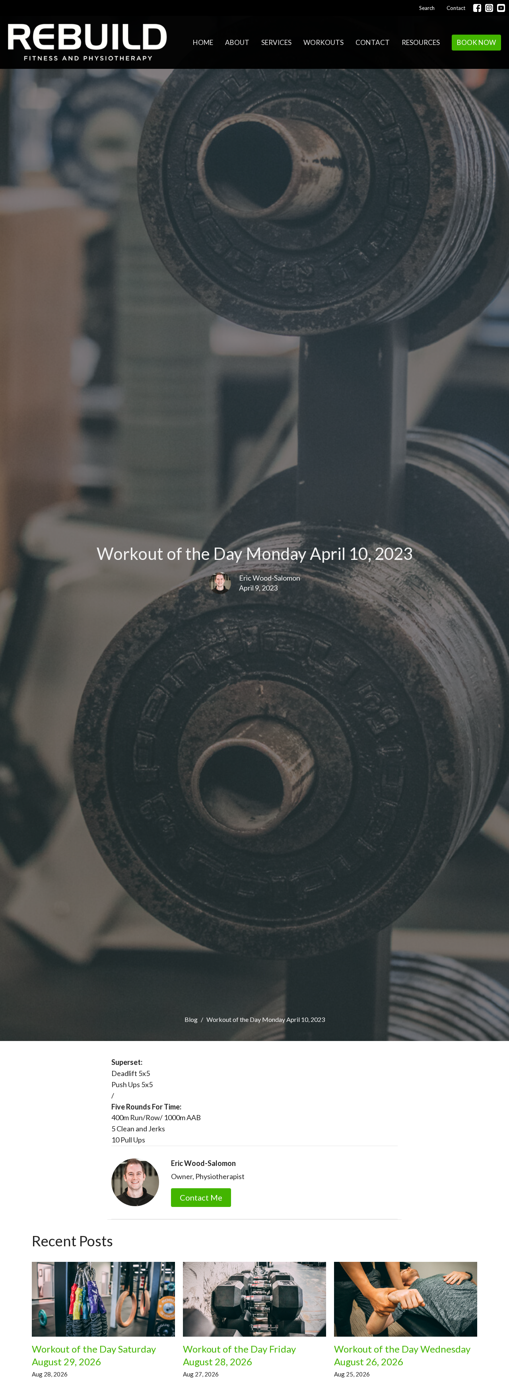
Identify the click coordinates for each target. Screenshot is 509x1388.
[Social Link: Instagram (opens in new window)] (489, 8)
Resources (421, 42)
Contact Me (201, 1197)
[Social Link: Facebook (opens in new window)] (477, 8)
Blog (191, 1019)
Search (427, 8)
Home (203, 42)
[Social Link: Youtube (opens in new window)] (501, 8)
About (237, 42)
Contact (456, 8)
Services (276, 42)
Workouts (323, 42)
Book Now (476, 42)
